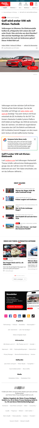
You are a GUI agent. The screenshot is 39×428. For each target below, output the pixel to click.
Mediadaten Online (14, 378)
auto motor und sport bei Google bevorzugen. (19, 147)
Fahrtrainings (7, 324)
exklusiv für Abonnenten (30, 45)
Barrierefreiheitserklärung (22, 354)
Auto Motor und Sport (16, 405)
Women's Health (24, 421)
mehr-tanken (28, 410)
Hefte (17, 0)
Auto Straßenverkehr (15, 369)
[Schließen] (35, 139)
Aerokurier (5, 405)
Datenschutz (32, 349)
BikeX (25, 405)
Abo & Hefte (26, 369)
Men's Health (6, 416)
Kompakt (4, 7)
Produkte (22, 0)
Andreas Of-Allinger (15, 45)
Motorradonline (16, 416)
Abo (32, 3)
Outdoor (25, 416)
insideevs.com (10, 160)
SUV (20, 7)
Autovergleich (31, 324)
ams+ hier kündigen (24, 329)
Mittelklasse (13, 7)
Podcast (15, 324)
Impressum (5, 349)
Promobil (32, 416)
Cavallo (7, 410)
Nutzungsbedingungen (20, 349)
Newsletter (22, 324)
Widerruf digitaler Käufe (19, 335)
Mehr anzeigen (18, 279)
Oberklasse (26, 7)
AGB (11, 349)
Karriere (33, 354)
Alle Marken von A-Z (9, 344)
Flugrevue (14, 410)
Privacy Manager (8, 354)
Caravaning (32, 405)
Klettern (21, 410)
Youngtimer (30, 363)
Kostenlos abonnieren (15, 307)
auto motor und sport (10, 363)
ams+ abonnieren (12, 329)
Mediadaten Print (25, 378)
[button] (19, 61)
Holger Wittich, (6, 45)
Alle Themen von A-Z (22, 344)
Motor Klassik (21, 363)
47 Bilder (34, 68)
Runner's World (14, 421)
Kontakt (32, 344)
